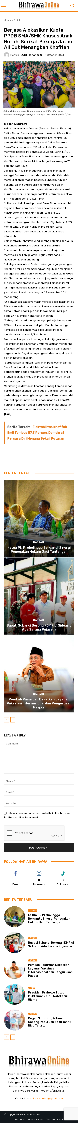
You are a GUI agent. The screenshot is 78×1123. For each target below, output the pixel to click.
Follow (39, 871)
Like (15, 871)
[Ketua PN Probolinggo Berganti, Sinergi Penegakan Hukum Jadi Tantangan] (39, 518)
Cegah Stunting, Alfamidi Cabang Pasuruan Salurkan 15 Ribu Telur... (50, 1022)
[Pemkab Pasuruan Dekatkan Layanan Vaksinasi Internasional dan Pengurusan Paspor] (39, 673)
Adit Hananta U (31, 55)
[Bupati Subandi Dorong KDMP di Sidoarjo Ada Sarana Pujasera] (39, 596)
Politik (17, 20)
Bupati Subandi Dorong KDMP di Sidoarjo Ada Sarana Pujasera (39, 627)
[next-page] (12, 719)
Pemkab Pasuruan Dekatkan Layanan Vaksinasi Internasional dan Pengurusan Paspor (39, 703)
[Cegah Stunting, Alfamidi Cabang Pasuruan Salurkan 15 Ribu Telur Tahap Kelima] (14, 1020)
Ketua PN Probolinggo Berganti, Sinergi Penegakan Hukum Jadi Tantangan (39, 549)
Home (7, 20)
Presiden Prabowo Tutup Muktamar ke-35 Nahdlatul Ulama (48, 996)
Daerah (38, 542)
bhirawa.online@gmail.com (46, 1098)
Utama (31, 988)
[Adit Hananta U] (7, 54)
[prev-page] (6, 719)
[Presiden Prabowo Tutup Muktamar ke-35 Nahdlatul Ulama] (14, 994)
